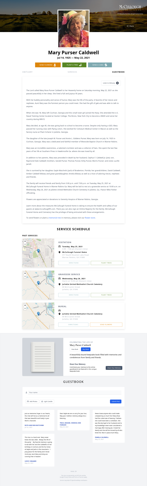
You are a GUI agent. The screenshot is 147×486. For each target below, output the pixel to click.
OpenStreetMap (75, 480)
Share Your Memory (114, 368)
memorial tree (55, 218)
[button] (38, 251)
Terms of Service (79, 477)
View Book (74, 349)
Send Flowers (106, 324)
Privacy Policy (68, 477)
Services (72, 72)
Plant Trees (106, 263)
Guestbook (118, 72)
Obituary (27, 72)
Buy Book (86, 349)
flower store (90, 218)
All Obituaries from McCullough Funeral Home (130, 14)
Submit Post (116, 401)
